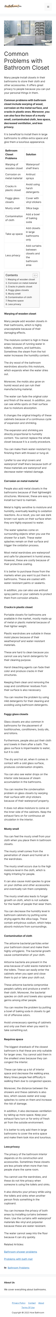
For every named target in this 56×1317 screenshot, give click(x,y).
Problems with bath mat (18, 1259)
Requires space (16, 300)
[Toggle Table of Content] (34, 275)
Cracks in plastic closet (20, 286)
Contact (32, 1303)
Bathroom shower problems (20, 1251)
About (41, 1303)
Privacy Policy (18, 1303)
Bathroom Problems (18, 1267)
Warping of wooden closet (21, 279)
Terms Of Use (28, 1307)
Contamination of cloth (20, 297)
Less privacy (14, 304)
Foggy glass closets (18, 290)
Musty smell (14, 293)
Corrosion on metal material (22, 283)
